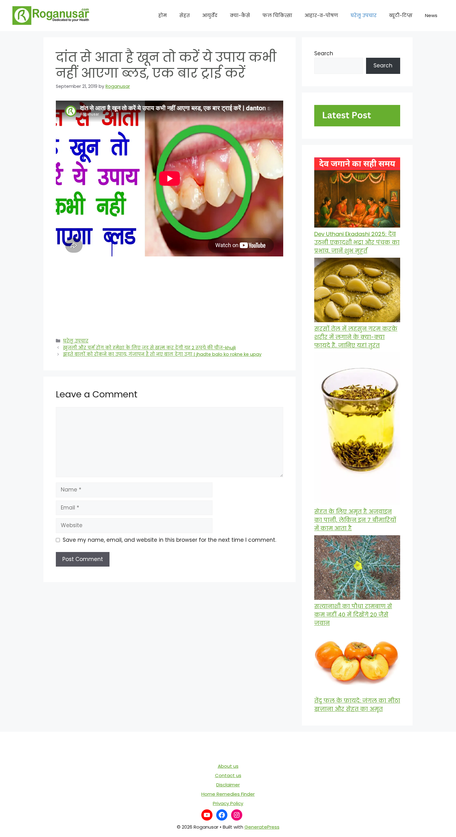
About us (228, 766)
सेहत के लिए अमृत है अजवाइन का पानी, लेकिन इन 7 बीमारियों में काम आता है (355, 520)
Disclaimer (228, 784)
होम (162, 15)
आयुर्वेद (209, 15)
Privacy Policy (228, 803)
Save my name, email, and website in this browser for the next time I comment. (169, 540)
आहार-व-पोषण (321, 15)
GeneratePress (261, 827)
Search (323, 53)
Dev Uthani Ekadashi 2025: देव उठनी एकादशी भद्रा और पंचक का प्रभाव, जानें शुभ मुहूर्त (357, 242)
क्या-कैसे (240, 15)
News (431, 15)
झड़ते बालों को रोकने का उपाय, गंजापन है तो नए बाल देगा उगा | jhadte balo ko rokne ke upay (162, 354)
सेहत (184, 15)
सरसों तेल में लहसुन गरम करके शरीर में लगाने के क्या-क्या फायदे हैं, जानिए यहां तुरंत (355, 337)
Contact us (228, 775)
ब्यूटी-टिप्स (401, 15)
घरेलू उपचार (364, 15)
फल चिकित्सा (277, 15)
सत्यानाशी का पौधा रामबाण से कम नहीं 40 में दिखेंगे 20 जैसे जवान (353, 614)
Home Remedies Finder (228, 794)
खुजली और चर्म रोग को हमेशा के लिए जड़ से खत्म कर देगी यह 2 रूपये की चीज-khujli (149, 348)
